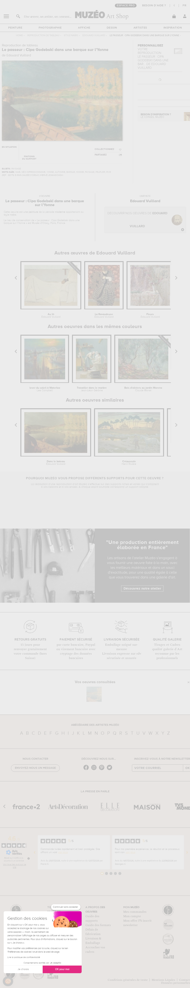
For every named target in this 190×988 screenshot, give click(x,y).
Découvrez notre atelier (142, 588)
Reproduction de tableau (43, 35)
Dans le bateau (55, 462)
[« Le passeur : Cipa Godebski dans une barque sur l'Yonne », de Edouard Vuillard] (94, 694)
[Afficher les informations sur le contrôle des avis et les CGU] (28, 858)
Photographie (50, 28)
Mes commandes (134, 911)
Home (19, 35)
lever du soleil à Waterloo (45, 389)
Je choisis (23, 969)
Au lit (50, 315)
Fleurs (150, 315)
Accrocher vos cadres (95, 949)
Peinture (15, 28)
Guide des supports (92, 918)
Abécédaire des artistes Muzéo (95, 725)
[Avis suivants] (187, 852)
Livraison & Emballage (93, 940)
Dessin (112, 28)
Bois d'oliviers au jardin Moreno (143, 389)
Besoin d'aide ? (154, 5)
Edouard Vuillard (93, 35)
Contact (184, 980)
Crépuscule (129, 462)
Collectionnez (104, 149)
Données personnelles (175, 983)
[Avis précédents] (34, 852)
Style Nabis (71, 35)
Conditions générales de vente (128, 980)
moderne (60, 212)
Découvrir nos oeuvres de (137, 220)
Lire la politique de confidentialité (23, 957)
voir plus (63, 852)
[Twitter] (110, 770)
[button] (8, 981)
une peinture (30, 212)
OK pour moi (62, 969)
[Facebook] (87, 770)
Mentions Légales (163, 980)
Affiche (84, 28)
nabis (13, 215)
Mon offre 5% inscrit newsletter (137, 923)
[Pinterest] (103, 770)
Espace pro (126, 5)
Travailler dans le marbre (92, 389)
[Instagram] (95, 770)
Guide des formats (98, 925)
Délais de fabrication (93, 931)
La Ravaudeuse (104, 315)
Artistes (140, 28)
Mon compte (132, 916)
